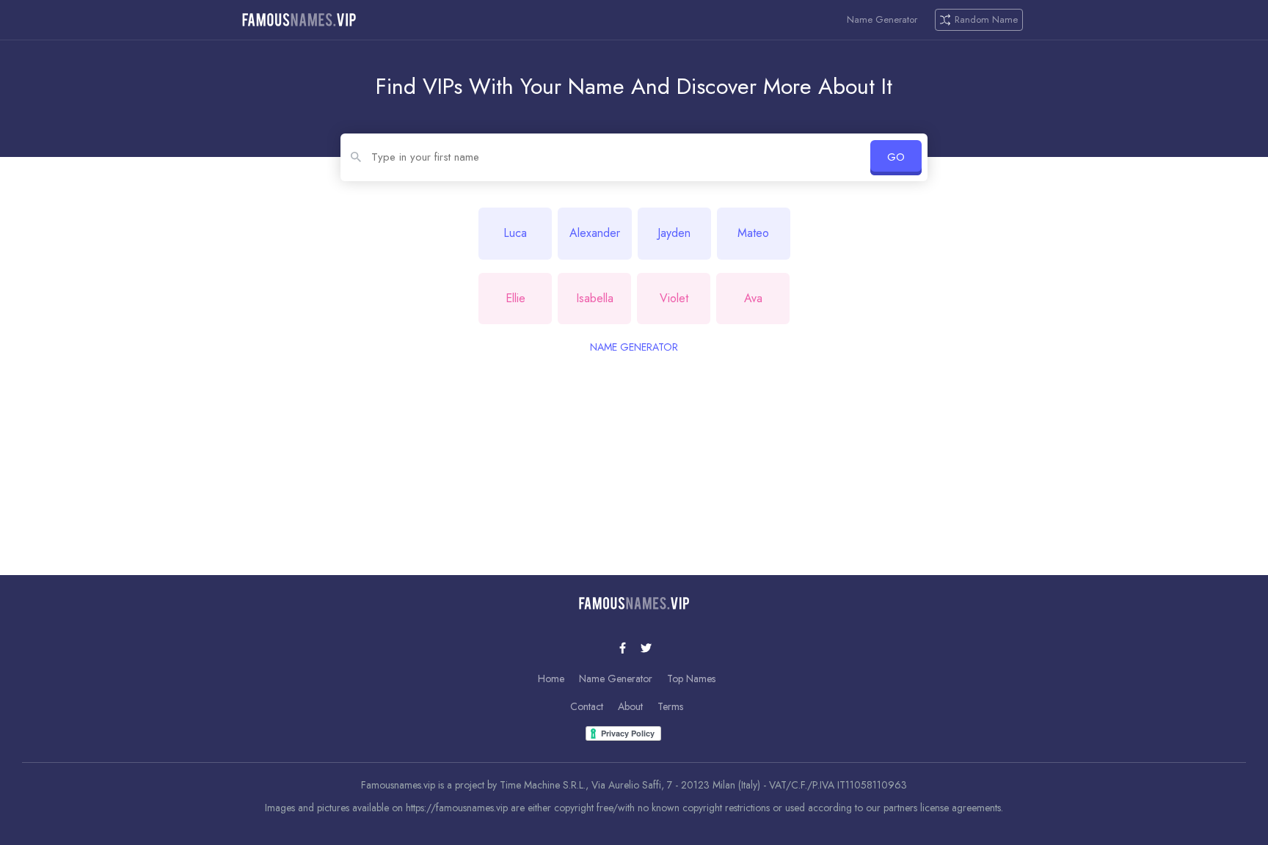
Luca (515, 232)
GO (896, 157)
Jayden (674, 232)
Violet (674, 298)
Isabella (594, 298)
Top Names (691, 678)
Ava (753, 298)
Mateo (753, 232)
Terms (670, 706)
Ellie (515, 298)
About (630, 706)
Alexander (594, 232)
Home (551, 678)
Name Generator (882, 19)
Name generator (634, 347)
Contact (586, 706)
